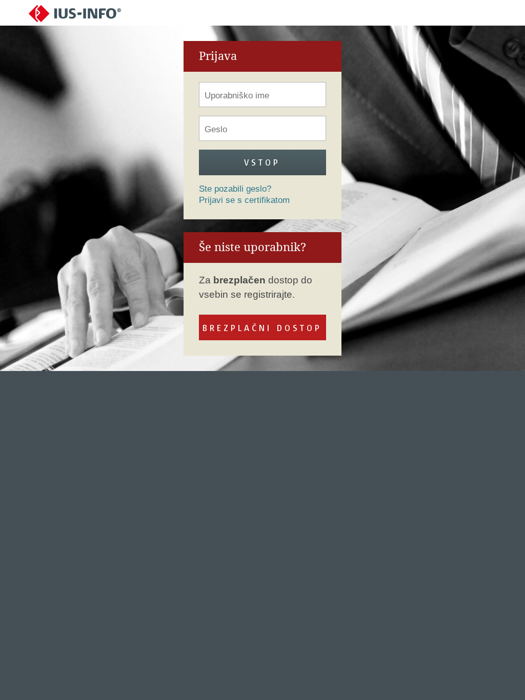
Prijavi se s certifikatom (244, 200)
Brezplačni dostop (262, 327)
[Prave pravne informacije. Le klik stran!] (75, 13)
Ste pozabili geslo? (235, 189)
